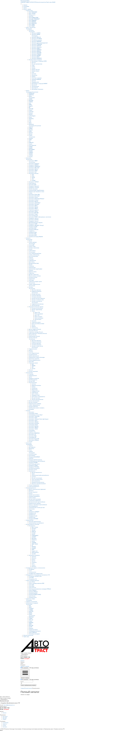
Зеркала (31, 445)
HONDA (30, 146)
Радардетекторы (35, 391)
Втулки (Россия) (32, 334)
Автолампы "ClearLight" (34, 416)
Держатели (31, 448)
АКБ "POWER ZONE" (33, 17)
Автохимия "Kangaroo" (34, 163)
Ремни (33, 311)
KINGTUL (34, 531)
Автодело (34, 528)
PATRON (34, 546)
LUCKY (30, 621)
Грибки (33, 66)
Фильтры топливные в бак (38, 299)
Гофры (30, 510)
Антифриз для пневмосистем (35, 573)
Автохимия (29, 158)
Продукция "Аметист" (34, 218)
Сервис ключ (35, 551)
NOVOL (30, 612)
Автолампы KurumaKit (34, 438)
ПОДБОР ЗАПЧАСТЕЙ (31, 2)
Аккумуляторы (29, 10)
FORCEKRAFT (35, 535)
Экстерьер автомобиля (34, 468)
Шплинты (34, 566)
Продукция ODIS (33, 232)
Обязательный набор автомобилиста (40, 475)
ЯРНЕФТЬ (31, 118)
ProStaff (33, 180)
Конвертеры (34, 388)
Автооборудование (33, 506)
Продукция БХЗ (35, 82)
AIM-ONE (31, 108)
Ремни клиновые (38, 316)
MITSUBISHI (32, 149)
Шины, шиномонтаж (30, 28)
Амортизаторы (32, 267)
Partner (33, 534)
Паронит (34, 326)
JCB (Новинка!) (35, 552)
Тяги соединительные (34, 353)
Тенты (30, 450)
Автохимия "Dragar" (33, 214)
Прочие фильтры (36, 305)
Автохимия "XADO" (33, 170)
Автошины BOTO (35, 57)
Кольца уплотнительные (37, 308)
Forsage (34, 532)
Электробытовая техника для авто (37, 507)
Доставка (5, 717)
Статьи (4, 725)
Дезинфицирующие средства (35, 222)
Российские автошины (37, 40)
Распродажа (26, 6)
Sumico (30, 134)
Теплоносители (32, 572)
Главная (22, 688)
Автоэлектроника (33, 382)
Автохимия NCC (32, 228)
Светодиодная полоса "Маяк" (36, 415)
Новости (5, 724)
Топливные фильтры (36, 297)
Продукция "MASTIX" (34, 165)
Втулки (30, 240)
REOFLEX (31, 617)
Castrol (30, 110)
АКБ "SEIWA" (32, 26)
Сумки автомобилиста (34, 486)
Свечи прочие (32, 596)
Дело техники (35, 527)
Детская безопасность (37, 472)
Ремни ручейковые (39, 318)
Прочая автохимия (33, 189)
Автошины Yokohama (36, 47)
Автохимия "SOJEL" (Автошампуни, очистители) (40, 217)
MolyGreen (35, 125)
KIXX (30, 120)
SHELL (30, 131)
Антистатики (32, 509)
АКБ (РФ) (31, 16)
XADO (30, 139)
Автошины (32, 30)
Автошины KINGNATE (37, 58)
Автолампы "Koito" (33, 417)
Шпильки (34, 80)
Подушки (31, 257)
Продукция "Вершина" (34, 186)
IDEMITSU (31, 94)
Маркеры (31, 628)
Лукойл (30, 144)
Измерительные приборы (35, 503)
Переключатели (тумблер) (35, 403)
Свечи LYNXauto (32, 590)
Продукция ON (32, 513)
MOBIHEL (31, 622)
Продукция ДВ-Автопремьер (35, 459)
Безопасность (32, 471)
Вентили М (34, 85)
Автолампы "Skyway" (34, 422)
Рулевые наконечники (34, 247)
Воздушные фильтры (36, 292)
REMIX (32, 614)
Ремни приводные (39, 313)
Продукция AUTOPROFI (34, 457)
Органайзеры (32, 455)
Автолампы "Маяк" (33, 420)
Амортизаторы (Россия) (34, 336)
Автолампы (31, 412)
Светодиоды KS (32, 437)
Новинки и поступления (31, 601)
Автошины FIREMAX (36, 54)
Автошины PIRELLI (36, 48)
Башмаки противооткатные (38, 482)
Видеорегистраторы (36, 385)
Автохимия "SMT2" (33, 205)
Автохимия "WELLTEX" (34, 167)
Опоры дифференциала (34, 360)
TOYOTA (31, 155)
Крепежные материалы (34, 555)
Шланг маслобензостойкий (38, 323)
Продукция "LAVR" (33, 224)
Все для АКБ (32, 381)
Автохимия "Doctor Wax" (34, 194)
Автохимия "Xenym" (33, 211)
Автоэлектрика (29, 372)
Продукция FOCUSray (34, 466)
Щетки (30, 377)
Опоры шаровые (33, 242)
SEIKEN (33, 365)
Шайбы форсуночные (34, 356)
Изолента (34, 558)
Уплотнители (35, 327)
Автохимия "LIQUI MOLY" (34, 203)
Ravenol (31, 130)
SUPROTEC (31, 93)
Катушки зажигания (33, 406)
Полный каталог (28, 688)
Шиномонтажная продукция (35, 59)
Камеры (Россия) (36, 69)
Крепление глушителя (34, 358)
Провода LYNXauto (33, 591)
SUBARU (31, 152)
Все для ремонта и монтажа (32, 524)
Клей (33, 72)
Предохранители (33, 375)
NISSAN (31, 151)
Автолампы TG (32, 434)
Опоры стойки (32, 246)
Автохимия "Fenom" (33, 197)
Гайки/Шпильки (32, 260)
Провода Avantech (33, 593)
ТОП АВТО (31, 577)
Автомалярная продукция (32, 603)
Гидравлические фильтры (38, 304)
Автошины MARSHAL (36, 41)
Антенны (34, 384)
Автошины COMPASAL (37, 44)
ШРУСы (31, 350)
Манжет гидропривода (37, 309)
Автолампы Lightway (33, 426)
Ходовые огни (32, 431)
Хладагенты (31, 231)
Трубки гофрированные (34, 405)
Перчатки (31, 458)
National (31, 127)
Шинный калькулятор (41, 2)
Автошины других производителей (40, 43)
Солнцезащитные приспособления (37, 461)
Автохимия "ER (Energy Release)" (36, 198)
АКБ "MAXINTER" (33, 23)
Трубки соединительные (34, 285)
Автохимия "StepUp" (33, 207)
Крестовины (31, 262)
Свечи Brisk (31, 586)
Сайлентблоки (32, 250)
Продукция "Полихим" (34, 187)
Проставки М (35, 87)
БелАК (33, 541)
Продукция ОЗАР (36, 395)
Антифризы (31, 569)
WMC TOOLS (35, 544)
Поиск (28, 685)
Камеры (33, 386)
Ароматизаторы (29, 520)
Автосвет (28, 410)
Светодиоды (32, 430)
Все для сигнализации (37, 478)
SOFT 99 (31, 619)
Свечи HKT (31, 584)
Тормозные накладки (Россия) (36, 332)
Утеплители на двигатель (35, 500)
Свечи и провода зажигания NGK (36, 583)
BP (29, 107)
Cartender (31, 111)
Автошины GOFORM (36, 52)
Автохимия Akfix (32, 184)
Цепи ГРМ (37, 315)
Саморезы (34, 562)
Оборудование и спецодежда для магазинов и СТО (38, 575)
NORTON (31, 611)
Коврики (32, 452)
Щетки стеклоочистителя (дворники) (37, 489)
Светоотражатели (36, 480)
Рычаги (30, 249)
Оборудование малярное (35, 631)
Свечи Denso (32, 582)
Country (30, 156)
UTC (33, 179)
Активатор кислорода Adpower (36, 236)
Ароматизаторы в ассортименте (36, 523)
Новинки (25, 5)
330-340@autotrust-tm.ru (9, 705)
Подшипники (32, 278)
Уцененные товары (30, 599)
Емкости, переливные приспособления (38, 504)
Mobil (30, 123)
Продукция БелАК (33, 516)
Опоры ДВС (31, 245)
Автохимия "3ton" (33, 172)
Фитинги (31, 370)
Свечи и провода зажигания (32, 580)
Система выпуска (33, 354)
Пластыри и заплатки (37, 78)
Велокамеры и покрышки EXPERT (39, 83)
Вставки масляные (36, 294)
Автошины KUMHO (36, 33)
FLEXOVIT (31, 608)
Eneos (30, 117)
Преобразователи (33, 379)
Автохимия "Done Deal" (34, 196)
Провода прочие (33, 597)
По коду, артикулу (34, 667)
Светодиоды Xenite (33, 424)
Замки (33, 473)
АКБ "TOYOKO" (32, 13)
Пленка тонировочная (34, 485)
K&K (33, 364)
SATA (33, 549)
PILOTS (30, 114)
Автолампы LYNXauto (34, 440)
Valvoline (31, 138)
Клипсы (33, 559)
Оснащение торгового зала (35, 576)
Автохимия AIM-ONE (33, 212)
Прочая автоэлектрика (34, 400)
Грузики (33, 68)
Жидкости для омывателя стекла (36, 191)
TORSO (30, 618)
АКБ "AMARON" (32, 21)
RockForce (34, 539)
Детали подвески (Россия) (35, 329)
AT (32, 545)
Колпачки (34, 73)
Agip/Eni (31, 106)
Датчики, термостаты (34, 274)
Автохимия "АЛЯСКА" (34, 181)
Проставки (31, 361)
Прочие (33, 368)
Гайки (33, 65)
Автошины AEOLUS (36, 37)
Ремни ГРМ (37, 312)
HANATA (31, 101)
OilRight (30, 128)
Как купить (5, 716)
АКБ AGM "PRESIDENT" (34, 19)
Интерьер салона (33, 469)
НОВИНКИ (23, 2)
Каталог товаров (27, 9)
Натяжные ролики (33, 277)
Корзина (22, 660)
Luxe (30, 121)
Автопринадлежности (31, 488)
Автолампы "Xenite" (33, 429)
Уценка (25, 7)
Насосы (30, 493)
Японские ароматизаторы (35, 521)
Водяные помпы (32, 271)
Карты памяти (35, 393)
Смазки (30, 193)
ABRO (30, 104)
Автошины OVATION (36, 45)
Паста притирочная (33, 215)
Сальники (34, 320)
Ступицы (31, 351)
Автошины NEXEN (36, 35)
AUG (33, 174)
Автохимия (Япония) (33, 173)
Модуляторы (35, 389)
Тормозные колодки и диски (35, 282)
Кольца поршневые (33, 371)
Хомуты (33, 565)
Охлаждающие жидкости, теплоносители (35, 568)
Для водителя (32, 447)
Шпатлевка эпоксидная (34, 633)
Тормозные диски (33, 349)
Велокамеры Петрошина (37, 89)
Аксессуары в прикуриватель (38, 396)
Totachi (32, 136)
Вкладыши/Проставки (34, 263)
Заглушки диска (35, 86)
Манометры (34, 75)
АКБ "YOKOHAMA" (33, 12)
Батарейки (31, 409)
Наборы (33, 76)
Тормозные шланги (36, 322)
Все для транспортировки (35, 499)
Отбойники (31, 266)
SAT (33, 367)
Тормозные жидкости (34, 210)
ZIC (30, 141)
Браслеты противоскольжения (39, 483)
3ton (30, 103)
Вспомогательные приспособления (37, 502)
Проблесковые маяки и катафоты (36, 407)
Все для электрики (33, 402)
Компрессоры (32, 517)
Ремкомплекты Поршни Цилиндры (37, 357)
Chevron (31, 113)
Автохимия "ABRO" (33, 161)
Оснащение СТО (33, 579)
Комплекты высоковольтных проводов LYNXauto (40, 589)
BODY (30, 607)
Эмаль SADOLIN (33, 632)
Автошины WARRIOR (36, 50)
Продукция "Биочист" (34, 221)
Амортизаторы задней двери (35, 269)
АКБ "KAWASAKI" (33, 20)
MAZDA (30, 148)
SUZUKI (31, 153)
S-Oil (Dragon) (32, 116)
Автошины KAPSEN (36, 55)
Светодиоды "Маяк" (33, 413)
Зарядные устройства (34, 378)
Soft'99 (33, 177)
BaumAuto (34, 538)
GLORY (30, 626)
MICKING (31, 100)
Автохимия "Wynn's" (33, 169)
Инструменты (32, 525)
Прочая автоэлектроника (37, 399)
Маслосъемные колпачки (35, 276)
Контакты (5, 726)
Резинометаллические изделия (36, 306)
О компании (5, 722)
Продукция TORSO (33, 465)
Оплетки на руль (33, 454)
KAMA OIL (31, 142)
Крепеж (33, 560)
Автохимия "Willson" (33, 208)
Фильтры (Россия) (33, 338)
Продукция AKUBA (33, 462)
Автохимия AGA (32, 233)
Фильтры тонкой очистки (37, 346)
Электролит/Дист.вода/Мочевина (36, 190)
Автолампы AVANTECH (34, 433)
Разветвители (35, 392)
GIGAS (30, 99)
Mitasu (32, 96)
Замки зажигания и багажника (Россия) (38, 333)
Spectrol (31, 132)
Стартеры (31, 374)
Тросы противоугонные (37, 479)
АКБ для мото (32, 14)
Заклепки (34, 556)
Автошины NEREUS (36, 51)
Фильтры (32, 287)
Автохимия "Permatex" (34, 204)
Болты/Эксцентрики (33, 256)
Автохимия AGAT (33, 235)
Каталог (4, 712)
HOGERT (34, 537)
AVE (30, 605)
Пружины (31, 270)
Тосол (30, 570)
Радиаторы (31, 273)
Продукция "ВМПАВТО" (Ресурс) (36, 225)
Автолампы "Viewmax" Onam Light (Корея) (38, 419)
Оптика (30, 441)
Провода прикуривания (34, 496)
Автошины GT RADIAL (37, 38)
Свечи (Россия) (32, 587)
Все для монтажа (36, 398)
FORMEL (31, 610)
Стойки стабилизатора (34, 254)
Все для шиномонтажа (37, 64)
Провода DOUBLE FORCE (35, 594)
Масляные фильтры (36, 290)
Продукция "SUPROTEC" (34, 166)
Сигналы (34, 476)
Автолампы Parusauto (34, 423)
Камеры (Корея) (35, 71)
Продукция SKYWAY (33, 518)
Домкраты (31, 490)
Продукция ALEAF (33, 226)
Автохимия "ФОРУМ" (34, 219)
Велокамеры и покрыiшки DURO (39, 61)
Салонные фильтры (36, 295)
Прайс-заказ (49, 2)
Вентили (34, 62)
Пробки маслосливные (34, 495)
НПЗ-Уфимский (32, 145)
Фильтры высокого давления (38, 298)
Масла (32, 91)
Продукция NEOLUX (33, 229)
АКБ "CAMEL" (32, 24)
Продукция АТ (32, 514)
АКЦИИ (53, 2)
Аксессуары (29, 443)
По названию (25, 667)
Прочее (30, 264)
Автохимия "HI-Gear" (34, 200)
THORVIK (34, 542)
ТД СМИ (34, 553)
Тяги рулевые (32, 252)
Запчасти (29, 238)
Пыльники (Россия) (33, 330)
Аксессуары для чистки (34, 464)
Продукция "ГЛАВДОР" (34, 511)
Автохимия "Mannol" (33, 201)
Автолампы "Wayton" (33, 427)
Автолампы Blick (32, 436)
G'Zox (33, 176)
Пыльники (31, 259)
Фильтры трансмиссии (37, 301)
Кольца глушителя (33, 492)
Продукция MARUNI (36, 79)
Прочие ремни (38, 319)
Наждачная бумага (33, 629)
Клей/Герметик (32, 183)
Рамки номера (32, 497)
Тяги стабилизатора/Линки (35, 253)
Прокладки (31, 280)
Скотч (33, 563)
